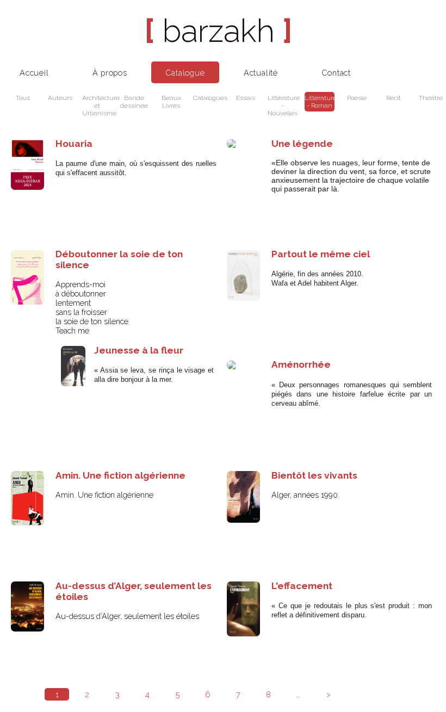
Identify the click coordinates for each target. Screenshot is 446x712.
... (298, 694)
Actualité (261, 72)
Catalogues (208, 98)
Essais (245, 98)
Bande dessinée (134, 101)
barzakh (218, 31)
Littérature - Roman (319, 101)
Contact (336, 72)
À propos (109, 72)
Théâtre (431, 98)
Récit (393, 98)
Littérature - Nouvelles (283, 105)
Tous (23, 98)
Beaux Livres (171, 101)
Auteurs (60, 98)
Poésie (357, 98)
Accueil (34, 72)
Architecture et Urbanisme (97, 105)
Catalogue (185, 72)
